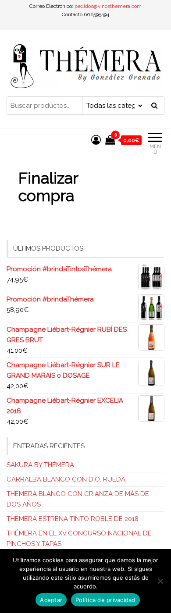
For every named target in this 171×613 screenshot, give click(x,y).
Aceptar (51, 599)
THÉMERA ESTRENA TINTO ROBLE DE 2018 (73, 519)
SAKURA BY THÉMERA (40, 465)
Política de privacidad (105, 599)
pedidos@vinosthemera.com (108, 6)
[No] (160, 581)
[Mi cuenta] (96, 139)
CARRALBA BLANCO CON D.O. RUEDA (66, 479)
